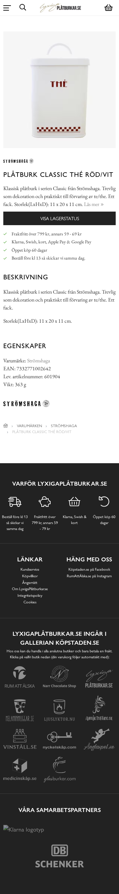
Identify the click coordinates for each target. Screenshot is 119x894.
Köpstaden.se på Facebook (89, 569)
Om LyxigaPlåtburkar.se (30, 589)
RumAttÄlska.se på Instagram (89, 576)
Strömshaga (38, 360)
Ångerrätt (29, 582)
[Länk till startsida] (5, 426)
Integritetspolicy (30, 595)
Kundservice (29, 569)
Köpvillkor (30, 576)
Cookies (29, 602)
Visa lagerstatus (59, 218)
